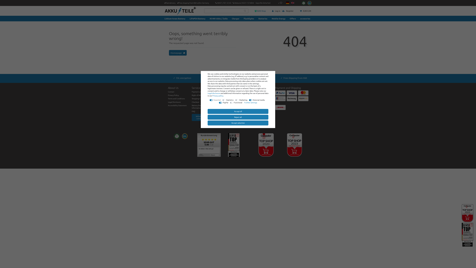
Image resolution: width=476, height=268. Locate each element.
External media (259, 100)
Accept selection (238, 123)
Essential (217, 100)
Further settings (250, 102)
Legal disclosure (214, 93)
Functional (238, 102)
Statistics (230, 100)
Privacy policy (217, 96)
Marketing (243, 100)
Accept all (238, 111)
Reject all (238, 117)
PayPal (225, 102)
